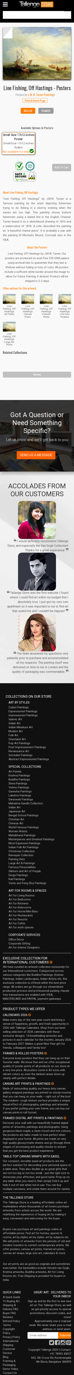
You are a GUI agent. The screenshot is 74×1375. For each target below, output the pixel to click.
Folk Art (13, 735)
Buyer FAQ (9, 1313)
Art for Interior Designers (24, 947)
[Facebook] (57, 1343)
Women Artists (18, 831)
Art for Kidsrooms (20, 907)
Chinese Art (16, 823)
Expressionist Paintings (23, 711)
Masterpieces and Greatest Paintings (31, 839)
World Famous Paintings (24, 827)
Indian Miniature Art (21, 727)
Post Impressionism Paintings (27, 747)
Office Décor (16, 939)
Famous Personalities (22, 867)
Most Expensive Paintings (24, 843)
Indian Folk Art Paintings (24, 847)
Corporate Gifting (19, 943)
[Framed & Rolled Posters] (45, 1053)
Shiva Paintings (18, 783)
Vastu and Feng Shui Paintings (27, 883)
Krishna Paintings (19, 775)
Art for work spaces (21, 927)
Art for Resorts (18, 919)
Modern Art (16, 731)
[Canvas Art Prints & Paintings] (52, 1083)
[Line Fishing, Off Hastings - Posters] (37, 53)
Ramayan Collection (21, 855)
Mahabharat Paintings (22, 835)
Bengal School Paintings (24, 815)
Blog (5, 1357)
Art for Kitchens (18, 903)
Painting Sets (17, 859)
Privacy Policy (11, 1337)
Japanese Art (17, 811)
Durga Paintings (18, 875)
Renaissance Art (19, 751)
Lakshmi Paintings (20, 795)
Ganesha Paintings (20, 791)
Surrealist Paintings (20, 755)
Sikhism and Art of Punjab (25, 871)
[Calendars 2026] (29, 1014)
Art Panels (15, 771)
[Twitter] (51, 1343)
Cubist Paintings (19, 707)
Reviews (8, 1317)
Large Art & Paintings (22, 863)
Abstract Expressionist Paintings (29, 759)
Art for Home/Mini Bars (23, 911)
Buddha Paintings (19, 779)
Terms (7, 1325)
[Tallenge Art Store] (37, 4)
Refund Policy (11, 1321)
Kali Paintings (17, 879)
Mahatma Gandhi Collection (26, 803)
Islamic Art (15, 719)
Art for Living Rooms (22, 895)
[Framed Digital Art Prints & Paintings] (65, 1117)
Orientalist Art (17, 739)
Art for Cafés (17, 923)
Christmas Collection (22, 851)
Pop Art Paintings (19, 743)
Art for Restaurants (21, 915)
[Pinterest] (68, 1343)
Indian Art (14, 723)
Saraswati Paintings (21, 799)
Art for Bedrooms (20, 899)
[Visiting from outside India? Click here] (51, 962)
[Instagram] (63, 1343)
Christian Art (16, 819)
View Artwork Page (35, 100)
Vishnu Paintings (19, 787)
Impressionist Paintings (23, 715)
